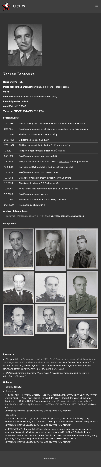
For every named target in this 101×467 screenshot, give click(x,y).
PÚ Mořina (59, 150)
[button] (96, 6)
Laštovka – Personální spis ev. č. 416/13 (26, 216)
